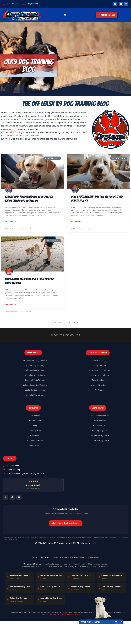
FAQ (35, 425)
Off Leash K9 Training (11, 132)
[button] (65, 15)
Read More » (10, 222)
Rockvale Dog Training (35, 395)
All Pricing (99, 390)
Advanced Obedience (99, 385)
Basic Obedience (99, 380)
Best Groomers (99, 420)
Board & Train (99, 360)
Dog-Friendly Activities (99, 415)
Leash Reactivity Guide (99, 435)
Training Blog (35, 430)
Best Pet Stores (99, 425)
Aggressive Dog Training (99, 370)
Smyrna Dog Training (35, 365)
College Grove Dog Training (35, 385)
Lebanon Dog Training (35, 370)
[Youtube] (121, 4)
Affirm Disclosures (67, 335)
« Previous (58, 322)
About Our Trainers (35, 440)
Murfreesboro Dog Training (35, 360)
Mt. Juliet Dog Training (35, 375)
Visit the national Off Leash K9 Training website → (72, 615)
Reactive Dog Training (99, 375)
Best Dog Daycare (99, 430)
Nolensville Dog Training (35, 380)
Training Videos (35, 420)
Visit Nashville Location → (65, 523)
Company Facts (35, 445)
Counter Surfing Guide (99, 440)
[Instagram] (126, 4)
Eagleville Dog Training (35, 390)
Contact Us (35, 435)
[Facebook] (115, 4)
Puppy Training (99, 365)
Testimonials (35, 415)
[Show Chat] (116, 622)
